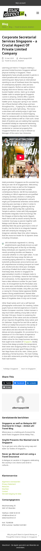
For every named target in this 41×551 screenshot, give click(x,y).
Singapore (28, 342)
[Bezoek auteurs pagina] (20, 400)
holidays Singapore (10, 369)
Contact (5, 491)
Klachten (5, 489)
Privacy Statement (9, 484)
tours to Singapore (28, 369)
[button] (37, 13)
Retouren (5, 486)
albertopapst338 (25, 58)
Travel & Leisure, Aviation (14, 61)
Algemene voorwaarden (11, 482)
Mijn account (21, 3)
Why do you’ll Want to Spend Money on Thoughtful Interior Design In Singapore (20, 535)
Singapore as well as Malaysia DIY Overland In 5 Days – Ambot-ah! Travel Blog (19, 426)
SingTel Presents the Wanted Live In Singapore (20, 441)
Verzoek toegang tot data (11, 494)
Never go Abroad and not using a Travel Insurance (19, 455)
